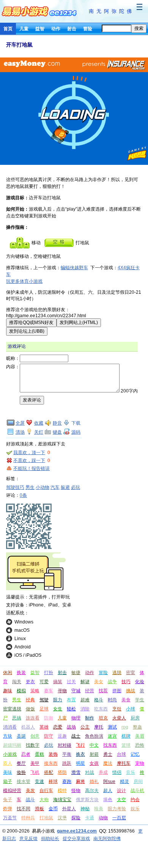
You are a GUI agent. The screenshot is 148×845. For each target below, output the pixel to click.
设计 (121, 790)
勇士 (107, 754)
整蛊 (137, 727)
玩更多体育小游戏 (24, 281)
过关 (71, 681)
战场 (71, 727)
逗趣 (62, 736)
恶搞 (16, 718)
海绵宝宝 (62, 799)
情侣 (116, 772)
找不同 (23, 808)
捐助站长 (50, 838)
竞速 (39, 781)
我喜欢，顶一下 (29, 452)
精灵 (124, 781)
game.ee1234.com (77, 831)
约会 (135, 799)
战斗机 (137, 790)
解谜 (85, 681)
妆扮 (21, 772)
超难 (85, 699)
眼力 (57, 699)
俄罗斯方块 (87, 799)
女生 (57, 709)
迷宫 (112, 736)
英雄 (44, 727)
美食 (126, 699)
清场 (20, 432)
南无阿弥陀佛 (111, 11)
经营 (89, 690)
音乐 (130, 772)
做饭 (30, 709)
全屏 (20, 423)
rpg (124, 727)
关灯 (38, 432)
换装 (21, 672)
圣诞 (21, 736)
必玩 (75, 487)
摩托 (98, 727)
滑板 (39, 808)
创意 (34, 736)
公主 (85, 727)
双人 (7, 763)
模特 (62, 790)
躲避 (65, 487)
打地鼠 (46, 817)
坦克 (103, 718)
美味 (7, 772)
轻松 (71, 709)
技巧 (126, 681)
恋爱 (57, 727)
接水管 (23, 781)
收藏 (38, 423)
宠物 (139, 763)
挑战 (130, 690)
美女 (98, 681)
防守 (48, 736)
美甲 (34, 763)
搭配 (48, 772)
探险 (75, 817)
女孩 (94, 763)
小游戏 (10, 754)
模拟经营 (12, 790)
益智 (39, 28)
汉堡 (62, 817)
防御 (48, 718)
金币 (53, 808)
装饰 (53, 754)
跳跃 (66, 763)
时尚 (112, 699)
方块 (7, 736)
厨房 (135, 718)
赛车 (48, 690)
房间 (138, 781)
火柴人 (119, 718)
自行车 (46, 790)
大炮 (44, 799)
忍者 (25, 754)
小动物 (42, 487)
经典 (30, 699)
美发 (30, 790)
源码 (75, 432)
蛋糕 (39, 754)
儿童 (23, 28)
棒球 (53, 781)
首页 (8, 28)
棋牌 (126, 736)
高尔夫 (92, 790)
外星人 (69, 808)
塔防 (62, 772)
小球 (130, 709)
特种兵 (28, 817)
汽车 (55, 487)
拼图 (116, 690)
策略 (34, 690)
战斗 (30, 799)
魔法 (107, 763)
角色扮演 (94, 736)
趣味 (7, 690)
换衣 (80, 754)
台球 (121, 754)
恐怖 (139, 745)
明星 (80, 763)
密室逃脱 (12, 709)
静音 (57, 423)
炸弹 (7, 808)
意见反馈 (28, 838)
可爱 (44, 681)
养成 (103, 772)
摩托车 (124, 763)
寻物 (62, 690)
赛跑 (66, 781)
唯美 (98, 808)
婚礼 (94, 781)
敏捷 (75, 672)
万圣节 (10, 817)
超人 (107, 790)
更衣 (30, 681)
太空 (121, 799)
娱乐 (135, 808)
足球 (44, 709)
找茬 (103, 690)
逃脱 (116, 672)
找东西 (110, 745)
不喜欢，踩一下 (29, 460)
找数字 (32, 745)
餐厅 (21, 763)
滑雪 (75, 772)
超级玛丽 (12, 745)
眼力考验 (117, 808)
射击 (71, 28)
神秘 (85, 808)
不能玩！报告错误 (31, 468)
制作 (89, 718)
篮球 (126, 745)
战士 (75, 736)
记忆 (135, 754)
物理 (75, 718)
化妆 (139, 681)
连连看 (32, 718)
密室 (130, 672)
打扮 (48, 672)
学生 (139, 699)
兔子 (7, 799)
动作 (55, 28)
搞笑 (57, 681)
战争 (112, 681)
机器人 (28, 727)
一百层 (119, 817)
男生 (30, 487)
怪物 (75, 790)
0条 (23, 495)
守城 (75, 690)
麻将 (80, 781)
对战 (89, 772)
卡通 (89, 817)
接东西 (51, 763)
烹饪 (116, 709)
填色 (107, 799)
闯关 (16, 681)
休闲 (7, 672)
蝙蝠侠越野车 (74, 267)
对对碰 (64, 745)
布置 (71, 699)
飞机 (34, 772)
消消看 (10, 727)
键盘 (57, 432)
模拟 (21, 690)
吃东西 (101, 709)
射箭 (94, 754)
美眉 (139, 736)
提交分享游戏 (76, 838)
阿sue (109, 781)
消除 (85, 709)
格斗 (98, 699)
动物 (103, 817)
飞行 (80, 745)
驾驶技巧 (15, 487)
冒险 (87, 28)
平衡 (66, 754)
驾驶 (44, 699)
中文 (94, 745)
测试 (112, 727)
